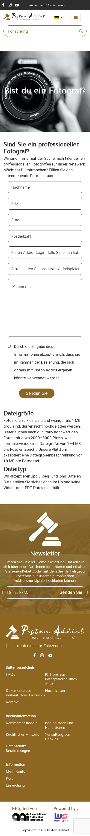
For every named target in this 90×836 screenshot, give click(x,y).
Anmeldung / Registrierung (47, 5)
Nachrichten (55, 691)
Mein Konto (15, 771)
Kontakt (12, 702)
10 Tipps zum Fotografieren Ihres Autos (61, 679)
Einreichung (15, 785)
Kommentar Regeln (21, 723)
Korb (10, 778)
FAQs (10, 674)
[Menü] (79, 17)
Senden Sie (71, 592)
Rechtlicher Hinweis (22, 734)
